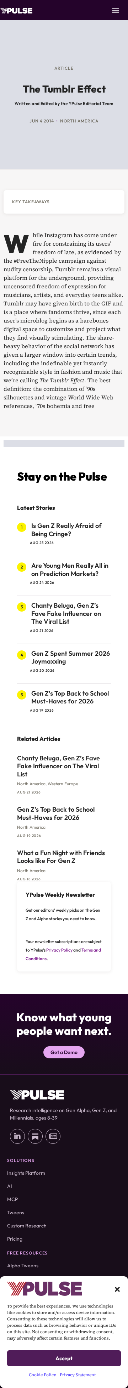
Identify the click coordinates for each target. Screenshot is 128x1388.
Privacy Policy (59, 950)
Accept (64, 1358)
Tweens (15, 1212)
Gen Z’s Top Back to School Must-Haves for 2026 (70, 697)
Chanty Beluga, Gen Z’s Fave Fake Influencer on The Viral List (66, 613)
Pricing (14, 1239)
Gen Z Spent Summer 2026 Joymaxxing (70, 657)
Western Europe (63, 783)
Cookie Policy (42, 1375)
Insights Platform (26, 1173)
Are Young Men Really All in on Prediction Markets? (69, 569)
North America (79, 121)
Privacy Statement (78, 1375)
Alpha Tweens (22, 1265)
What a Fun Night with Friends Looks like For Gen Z (61, 857)
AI (9, 1186)
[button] (117, 1288)
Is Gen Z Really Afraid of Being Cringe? (66, 530)
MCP (12, 1199)
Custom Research (27, 1225)
